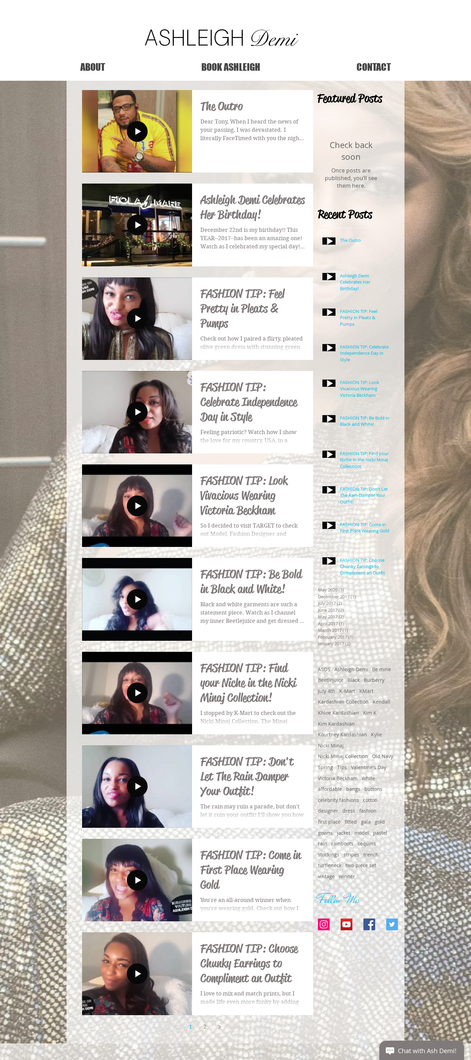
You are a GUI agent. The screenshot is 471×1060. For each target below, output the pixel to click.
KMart (366, 691)
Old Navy (382, 756)
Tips (342, 767)
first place (329, 821)
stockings (328, 854)
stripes (351, 854)
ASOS (324, 669)
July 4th (326, 691)
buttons (373, 789)
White (368, 778)
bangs (353, 789)
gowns (325, 833)
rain (322, 843)
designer (328, 810)
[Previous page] (176, 1027)
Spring (325, 767)
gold (380, 821)
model (361, 833)
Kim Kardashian (336, 723)
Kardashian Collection (343, 701)
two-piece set (360, 865)
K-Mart (347, 691)
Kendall (381, 701)
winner (347, 876)
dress (348, 810)
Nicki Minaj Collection (343, 756)
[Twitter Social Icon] (392, 924)
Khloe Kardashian (338, 712)
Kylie (376, 734)
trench (371, 854)
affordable (330, 789)
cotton (370, 800)
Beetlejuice (330, 680)
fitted (351, 821)
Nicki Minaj (331, 745)
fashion (368, 810)
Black (354, 680)
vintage (326, 876)
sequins (367, 843)
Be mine (381, 669)
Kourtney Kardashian (342, 734)
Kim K (370, 712)
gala (366, 821)
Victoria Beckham (338, 778)
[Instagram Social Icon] (324, 924)
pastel (380, 833)
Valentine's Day (368, 767)
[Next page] (219, 1027)
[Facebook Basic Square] (369, 924)
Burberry (374, 680)
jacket (343, 833)
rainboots (342, 843)
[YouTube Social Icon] (346, 924)
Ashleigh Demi (351, 669)
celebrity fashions (338, 800)
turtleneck (329, 865)
